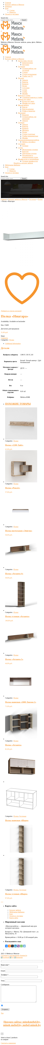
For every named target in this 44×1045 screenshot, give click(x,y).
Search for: (4, 18)
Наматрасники (27, 63)
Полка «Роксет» (12, 488)
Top (2, 1013)
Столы (24, 90)
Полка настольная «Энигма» (18, 531)
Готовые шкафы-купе (30, 161)
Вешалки (25, 115)
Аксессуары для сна (25, 61)
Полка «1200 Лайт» (14, 445)
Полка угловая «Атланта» (17, 616)
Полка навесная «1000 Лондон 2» (20, 702)
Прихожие (22, 113)
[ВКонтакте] (6, 946)
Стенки (25, 72)
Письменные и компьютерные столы (30, 156)
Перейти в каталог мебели (23, 163)
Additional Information (13, 343)
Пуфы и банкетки (28, 111)
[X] (12, 946)
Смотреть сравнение (8, 1043)
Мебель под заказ (24, 99)
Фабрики (8, 6)
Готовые (25, 146)
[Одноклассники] (9, 946)
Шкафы (25, 94)
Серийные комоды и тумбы (32, 97)
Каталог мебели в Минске (14, 4)
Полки (24, 86)
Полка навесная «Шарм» (17, 820)
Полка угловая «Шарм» (16, 894)
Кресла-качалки (28, 109)
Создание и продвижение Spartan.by (14, 955)
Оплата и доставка (12, 14)
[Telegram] (24, 946)
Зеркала (25, 80)
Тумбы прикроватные (30, 136)
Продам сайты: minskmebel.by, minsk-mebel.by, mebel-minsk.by (22, 1023)
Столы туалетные (28, 134)
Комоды (25, 82)
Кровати (25, 84)
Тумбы (24, 92)
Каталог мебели (15, 910)
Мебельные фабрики (16, 912)
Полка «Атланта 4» (14, 573)
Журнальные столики (30, 149)
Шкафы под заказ (28, 103)
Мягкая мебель (23, 105)
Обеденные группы (29, 153)
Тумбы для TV (27, 76)
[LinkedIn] (15, 946)
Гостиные (21, 66)
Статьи (12, 10)
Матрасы (25, 130)
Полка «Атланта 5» (14, 659)
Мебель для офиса (28, 142)
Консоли (25, 151)
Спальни (21, 122)
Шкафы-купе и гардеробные (28, 159)
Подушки (25, 65)
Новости (12, 12)
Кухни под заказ (28, 101)
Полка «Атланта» (13, 745)
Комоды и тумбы (24, 95)
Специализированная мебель (28, 140)
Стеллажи (25, 88)
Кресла (24, 107)
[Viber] (18, 946)
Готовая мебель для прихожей (29, 118)
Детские (21, 78)
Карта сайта (13, 918)
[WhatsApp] (21, 946)
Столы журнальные (29, 74)
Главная (8, 3)
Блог (7, 8)
